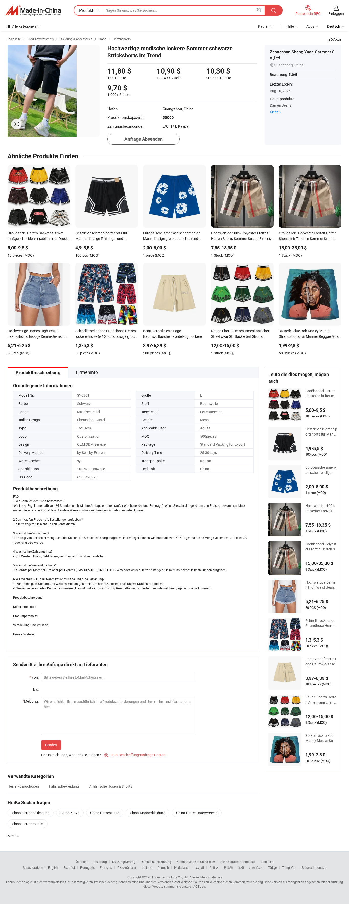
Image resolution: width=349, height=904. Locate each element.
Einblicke (267, 862)
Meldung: (30, 701)
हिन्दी (241, 867)
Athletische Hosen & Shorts (110, 786)
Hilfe (290, 26)
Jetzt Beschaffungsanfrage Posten (134, 754)
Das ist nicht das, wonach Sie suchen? (71, 754)
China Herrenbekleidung (31, 812)
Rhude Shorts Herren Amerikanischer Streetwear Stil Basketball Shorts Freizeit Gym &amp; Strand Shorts (321, 700)
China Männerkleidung (147, 812)
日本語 (228, 867)
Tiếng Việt (289, 867)
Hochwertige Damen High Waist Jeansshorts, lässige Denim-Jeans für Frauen (320, 585)
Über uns (82, 862)
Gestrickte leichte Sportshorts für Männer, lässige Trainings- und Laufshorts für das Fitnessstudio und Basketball (321, 432)
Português (87, 867)
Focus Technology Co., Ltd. (170, 877)
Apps (310, 26)
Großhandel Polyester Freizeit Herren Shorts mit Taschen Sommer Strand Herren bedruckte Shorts (321, 546)
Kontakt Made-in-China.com (196, 862)
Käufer (263, 26)
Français (106, 867)
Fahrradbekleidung (64, 786)
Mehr (274, 112)
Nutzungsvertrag (123, 862)
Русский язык (126, 867)
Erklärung (100, 862)
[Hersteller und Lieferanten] (33, 10)
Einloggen (336, 13)
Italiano (147, 867)
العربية (199, 867)
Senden (51, 744)
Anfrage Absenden (143, 139)
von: (34, 677)
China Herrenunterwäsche (196, 812)
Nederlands (182, 867)
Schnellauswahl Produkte (237, 862)
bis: (36, 689)
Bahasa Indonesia (314, 867)
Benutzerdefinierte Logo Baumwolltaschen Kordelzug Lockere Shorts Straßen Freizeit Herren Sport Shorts (321, 661)
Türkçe (272, 867)
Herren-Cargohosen (23, 786)
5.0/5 (293, 75)
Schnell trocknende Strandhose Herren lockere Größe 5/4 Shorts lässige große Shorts (321, 623)
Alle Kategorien (24, 26)
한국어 (213, 867)
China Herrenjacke (104, 812)
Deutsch (163, 867)
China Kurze (69, 812)
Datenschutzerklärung (156, 862)
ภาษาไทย (255, 867)
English (53, 867)
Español (69, 867)
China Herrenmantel (27, 823)
